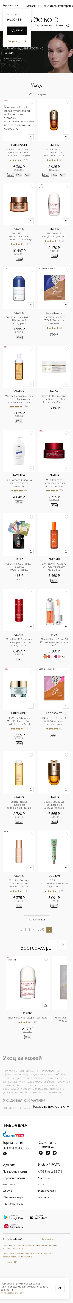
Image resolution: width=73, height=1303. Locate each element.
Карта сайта (47, 1239)
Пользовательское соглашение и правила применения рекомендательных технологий (28, 1255)
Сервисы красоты (14, 1178)
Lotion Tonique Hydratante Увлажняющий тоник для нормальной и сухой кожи (19, 805)
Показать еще (37, 919)
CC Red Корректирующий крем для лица (54, 883)
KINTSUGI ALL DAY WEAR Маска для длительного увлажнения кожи (54, 320)
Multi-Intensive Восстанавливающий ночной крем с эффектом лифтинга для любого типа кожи (54, 483)
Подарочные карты (15, 1171)
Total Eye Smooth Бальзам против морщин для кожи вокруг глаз (19, 883)
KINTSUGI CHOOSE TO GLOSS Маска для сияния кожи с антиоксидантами (54, 721)
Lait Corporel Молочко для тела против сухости (19, 483)
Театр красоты (47, 1191)
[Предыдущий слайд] (52, 944)
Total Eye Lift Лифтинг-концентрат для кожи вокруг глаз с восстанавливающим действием (19, 642)
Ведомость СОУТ (10, 1262)
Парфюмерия (43, 25)
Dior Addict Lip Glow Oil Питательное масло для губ (54, 642)
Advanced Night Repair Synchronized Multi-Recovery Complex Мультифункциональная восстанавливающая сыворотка (19, 152)
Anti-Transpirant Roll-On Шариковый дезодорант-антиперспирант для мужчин (19, 320)
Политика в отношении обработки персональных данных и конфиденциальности (30, 1246)
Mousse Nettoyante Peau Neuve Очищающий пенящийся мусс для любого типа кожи (19, 399)
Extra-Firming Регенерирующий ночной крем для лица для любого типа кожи (19, 236)
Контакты (43, 1197)
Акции (41, 1184)
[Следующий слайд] (62, 944)
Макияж (61, 25)
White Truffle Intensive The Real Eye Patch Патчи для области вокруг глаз (54, 399)
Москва (13, 5)
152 (42, 929)
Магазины (32, 6)
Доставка (9, 1184)
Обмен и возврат (14, 1197)
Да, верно (17, 30)
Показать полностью (48, 1107)
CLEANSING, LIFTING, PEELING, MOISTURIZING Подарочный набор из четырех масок (19, 567)
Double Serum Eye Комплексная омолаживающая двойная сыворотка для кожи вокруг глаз (54, 805)
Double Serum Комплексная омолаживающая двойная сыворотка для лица (54, 152)
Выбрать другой (17, 41)
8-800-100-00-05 (16, 1148)
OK (59, 1288)
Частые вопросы (13, 1203)
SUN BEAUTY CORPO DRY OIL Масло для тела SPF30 (54, 566)
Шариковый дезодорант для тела (54, 235)
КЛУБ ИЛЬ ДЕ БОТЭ (50, 1171)
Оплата (7, 1191)
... (38, 929)
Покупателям (49, 6)
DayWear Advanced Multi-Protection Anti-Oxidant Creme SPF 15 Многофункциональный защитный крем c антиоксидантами (19, 721)
